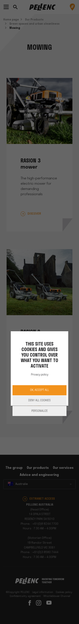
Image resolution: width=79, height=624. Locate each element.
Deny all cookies (39, 400)
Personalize (39, 411)
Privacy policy (39, 374)
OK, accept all (39, 390)
